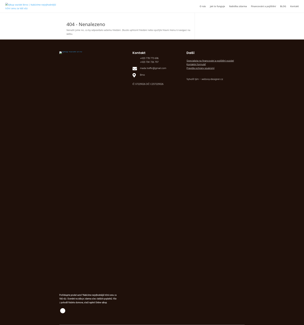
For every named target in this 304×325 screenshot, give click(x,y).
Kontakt (294, 6)
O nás (203, 6)
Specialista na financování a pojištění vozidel (210, 60)
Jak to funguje (217, 6)
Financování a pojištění (263, 6)
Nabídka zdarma (238, 6)
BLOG (283, 6)
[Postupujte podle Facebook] (62, 310)
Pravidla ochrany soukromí (200, 68)
